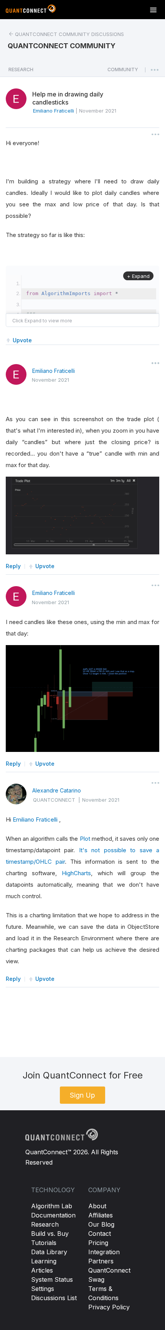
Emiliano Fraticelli (53, 371)
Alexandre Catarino (56, 790)
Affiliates (100, 1215)
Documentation (53, 1215)
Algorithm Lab (51, 1206)
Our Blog (101, 1224)
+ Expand (138, 276)
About (97, 1206)
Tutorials (43, 1243)
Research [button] (20, 69)
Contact (99, 1233)
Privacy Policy (109, 1307)
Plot (85, 838)
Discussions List (54, 1298)
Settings (42, 1288)
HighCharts (76, 873)
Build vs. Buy (50, 1233)
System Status (52, 1279)
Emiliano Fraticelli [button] (53, 111)
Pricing (98, 1243)
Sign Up (82, 1095)
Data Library (49, 1252)
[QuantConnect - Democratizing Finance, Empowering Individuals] (31, 10)
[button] (123, 72)
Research (45, 1224)
